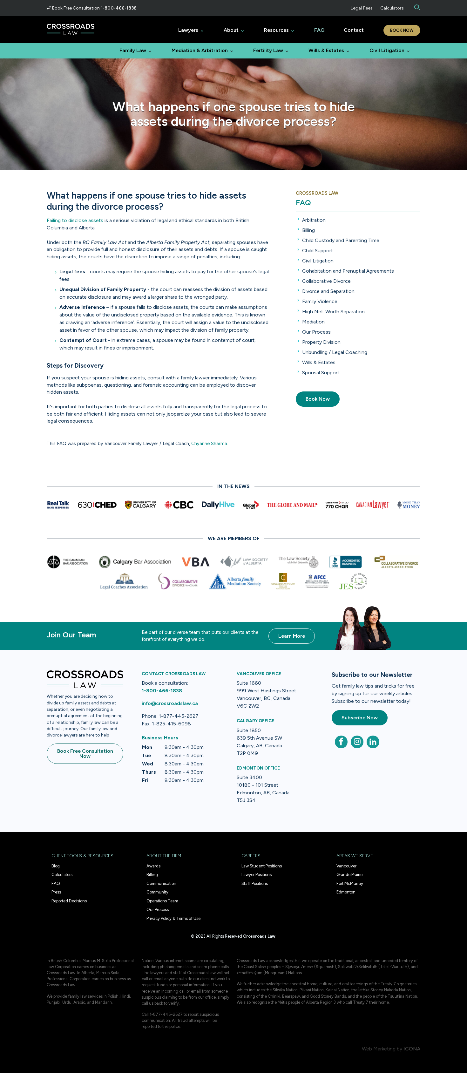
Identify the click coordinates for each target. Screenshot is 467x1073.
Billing (308, 230)
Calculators (392, 8)
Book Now (402, 30)
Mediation (313, 322)
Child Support (317, 251)
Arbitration (314, 220)
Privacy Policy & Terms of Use (173, 918)
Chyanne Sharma (209, 443)
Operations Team (162, 901)
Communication (161, 883)
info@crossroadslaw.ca (170, 703)
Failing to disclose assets (75, 220)
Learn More (291, 636)
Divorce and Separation (328, 291)
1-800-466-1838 (119, 8)
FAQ (303, 202)
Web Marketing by (382, 1049)
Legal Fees (362, 8)
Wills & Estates (318, 362)
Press (56, 892)
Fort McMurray (349, 883)
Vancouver (346, 866)
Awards (153, 866)
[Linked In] (373, 742)
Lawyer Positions (256, 874)
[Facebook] (341, 742)
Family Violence (319, 301)
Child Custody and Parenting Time (340, 240)
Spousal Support (320, 373)
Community (157, 892)
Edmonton (345, 892)
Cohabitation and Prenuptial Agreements (348, 271)
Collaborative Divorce (326, 281)
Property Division (321, 342)
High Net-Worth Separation (333, 312)
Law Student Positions (261, 866)
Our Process (316, 332)
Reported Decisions (69, 901)
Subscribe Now (360, 718)
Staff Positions (254, 883)
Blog (55, 866)
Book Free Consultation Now (85, 753)
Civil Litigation (318, 261)
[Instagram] (357, 742)
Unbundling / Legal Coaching (334, 352)
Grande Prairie (349, 874)
